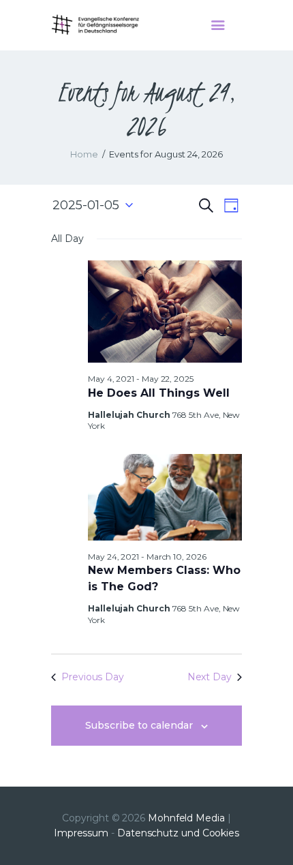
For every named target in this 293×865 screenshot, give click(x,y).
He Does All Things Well (159, 392)
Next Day (209, 677)
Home (84, 154)
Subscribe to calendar (139, 725)
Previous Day (92, 677)
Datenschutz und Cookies (178, 833)
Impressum (81, 833)
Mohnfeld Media (186, 818)
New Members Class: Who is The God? (164, 578)
